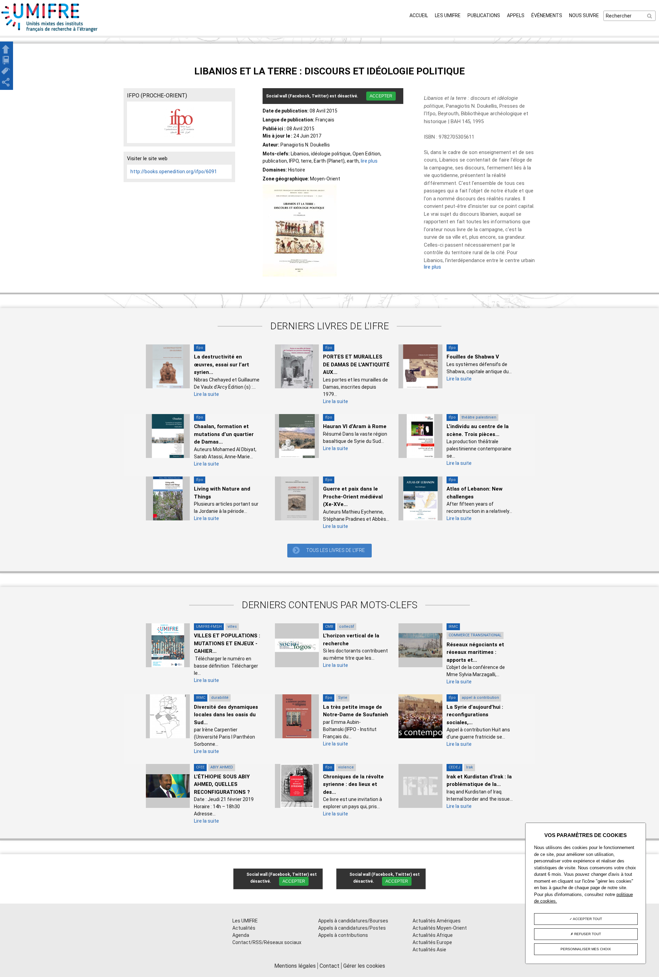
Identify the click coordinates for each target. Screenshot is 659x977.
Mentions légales (295, 966)
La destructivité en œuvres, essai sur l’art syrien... (221, 364)
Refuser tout (587, 934)
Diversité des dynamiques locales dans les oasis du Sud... (226, 715)
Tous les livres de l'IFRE (335, 550)
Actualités (243, 928)
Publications (483, 15)
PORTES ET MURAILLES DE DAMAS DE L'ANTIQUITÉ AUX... (356, 364)
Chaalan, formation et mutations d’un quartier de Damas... (224, 434)
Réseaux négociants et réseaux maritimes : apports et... (475, 652)
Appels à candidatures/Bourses (353, 920)
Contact (329, 966)
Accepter (381, 96)
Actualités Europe (432, 942)
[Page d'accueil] (50, 32)
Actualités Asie (429, 949)
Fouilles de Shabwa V (473, 357)
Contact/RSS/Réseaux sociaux (266, 942)
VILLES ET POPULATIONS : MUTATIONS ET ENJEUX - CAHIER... (227, 643)
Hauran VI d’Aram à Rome (354, 426)
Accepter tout (587, 919)
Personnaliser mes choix (585, 949)
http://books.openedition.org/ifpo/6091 (173, 171)
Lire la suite (206, 394)
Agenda (240, 935)
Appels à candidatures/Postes (352, 928)
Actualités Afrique (433, 935)
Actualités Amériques (437, 920)
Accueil (418, 15)
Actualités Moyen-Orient (440, 928)
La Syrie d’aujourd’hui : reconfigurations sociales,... (475, 715)
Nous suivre (584, 15)
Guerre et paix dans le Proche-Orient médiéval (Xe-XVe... (353, 496)
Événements (546, 15)
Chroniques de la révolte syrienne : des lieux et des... (353, 784)
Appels (515, 15)
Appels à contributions (343, 935)
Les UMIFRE (448, 15)
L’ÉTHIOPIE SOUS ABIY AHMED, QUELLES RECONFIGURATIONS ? (222, 784)
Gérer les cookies (364, 966)
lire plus (369, 161)
